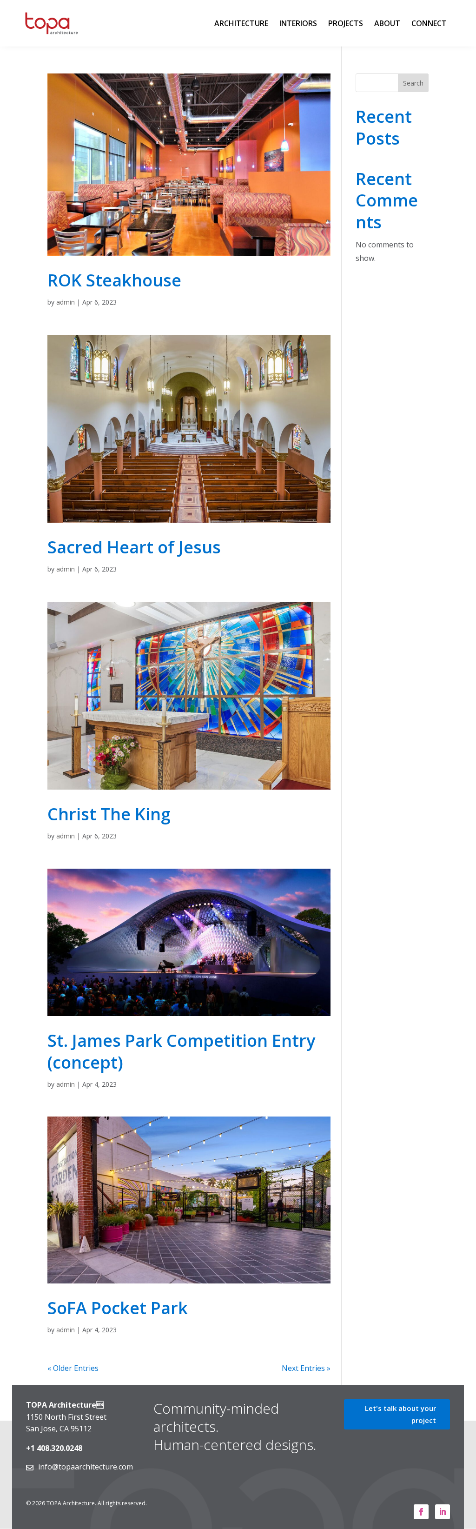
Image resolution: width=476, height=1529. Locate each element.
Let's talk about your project (400, 1414)
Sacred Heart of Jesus (134, 547)
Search (413, 83)
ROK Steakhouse (114, 280)
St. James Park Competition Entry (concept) (181, 1051)
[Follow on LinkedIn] (442, 1511)
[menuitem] (241, 23)
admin (65, 302)
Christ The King (109, 814)
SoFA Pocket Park (117, 1307)
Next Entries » (306, 1368)
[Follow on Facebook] (421, 1511)
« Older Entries (73, 1368)
